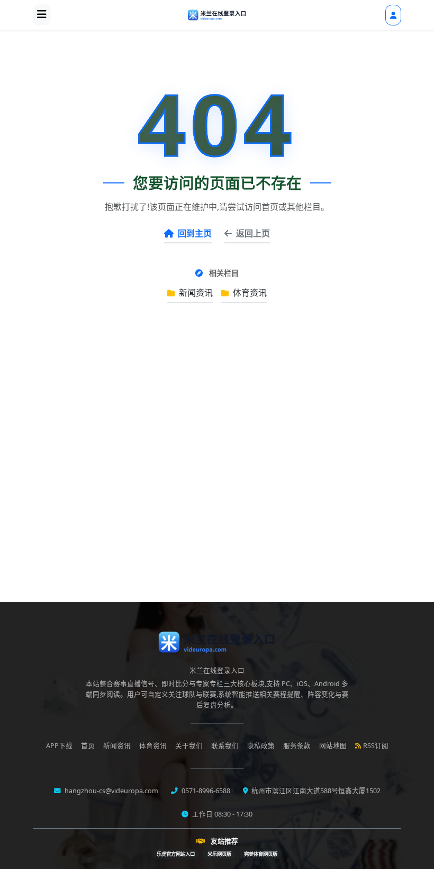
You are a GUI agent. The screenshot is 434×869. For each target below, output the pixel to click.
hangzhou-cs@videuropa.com (110, 790)
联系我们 (225, 745)
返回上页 (253, 233)
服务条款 (297, 745)
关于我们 (189, 745)
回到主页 (195, 233)
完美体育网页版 (260, 853)
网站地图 (333, 745)
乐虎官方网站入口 (176, 853)
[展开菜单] (42, 14)
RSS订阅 (375, 745)
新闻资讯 (195, 293)
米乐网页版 (219, 853)
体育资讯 (249, 293)
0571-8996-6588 (205, 790)
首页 (88, 745)
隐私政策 (261, 745)
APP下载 (59, 745)
